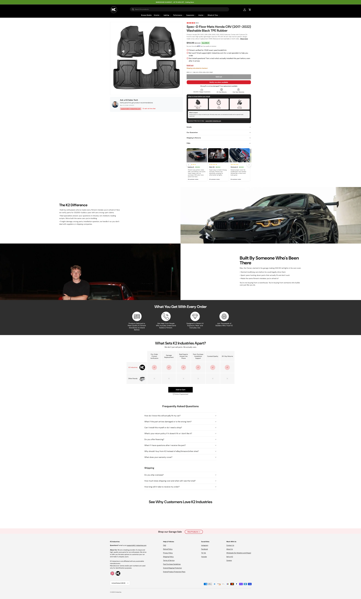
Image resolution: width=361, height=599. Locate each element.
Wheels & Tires (213, 15)
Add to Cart (180, 390)
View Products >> (193, 532)
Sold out (219, 77)
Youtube (204, 557)
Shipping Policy (168, 557)
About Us (229, 549)
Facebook (204, 549)
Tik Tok (203, 553)
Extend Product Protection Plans (174, 572)
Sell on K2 (229, 557)
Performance (177, 15)
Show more (244, 39)
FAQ (164, 545)
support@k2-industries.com (130, 109)
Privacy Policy (168, 553)
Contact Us (230, 545)
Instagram (204, 545)
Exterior (156, 15)
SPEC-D (189, 72)
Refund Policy (168, 549)
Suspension (190, 15)
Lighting (166, 15)
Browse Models (146, 15)
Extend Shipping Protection (172, 568)
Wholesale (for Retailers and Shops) (238, 553)
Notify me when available (219, 82)
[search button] (132, 9)
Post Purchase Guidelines (172, 564)
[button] (250, 10)
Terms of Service (168, 560)
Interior (200, 15)
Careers (229, 560)
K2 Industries (117, 592)
